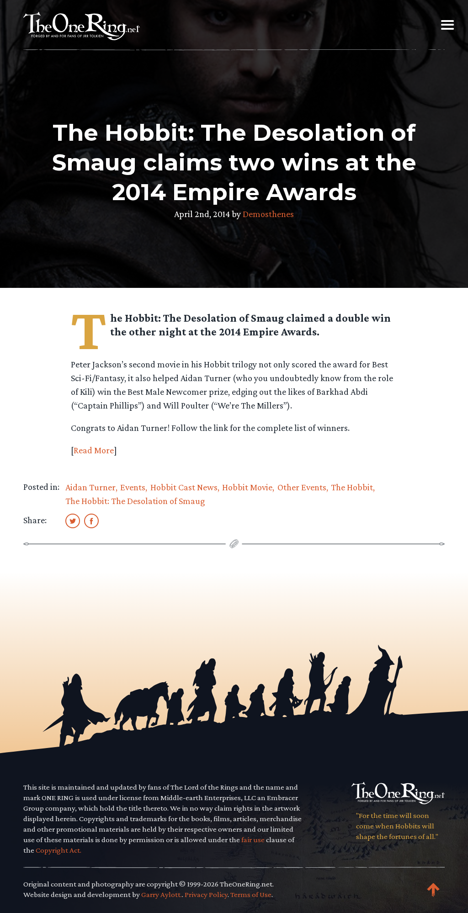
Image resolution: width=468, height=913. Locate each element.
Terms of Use (250, 894)
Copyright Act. (58, 850)
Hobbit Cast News (184, 487)
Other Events (301, 487)
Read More (94, 450)
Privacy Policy (206, 894)
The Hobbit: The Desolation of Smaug (135, 501)
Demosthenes (268, 214)
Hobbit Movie (247, 487)
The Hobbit (352, 487)
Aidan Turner (90, 487)
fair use (253, 839)
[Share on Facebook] (91, 520)
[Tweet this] (72, 520)
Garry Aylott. (161, 894)
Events (132, 487)
